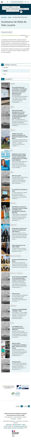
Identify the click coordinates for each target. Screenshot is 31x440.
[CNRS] (21, 12)
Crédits (23, 424)
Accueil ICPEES (4, 17)
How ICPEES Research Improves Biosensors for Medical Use (18, 328)
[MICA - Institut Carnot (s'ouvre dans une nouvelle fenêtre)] (22, 387)
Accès (19, 418)
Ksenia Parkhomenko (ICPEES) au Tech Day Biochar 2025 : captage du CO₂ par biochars (19, 278)
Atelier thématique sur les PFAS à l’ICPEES (18, 246)
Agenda (9, 17)
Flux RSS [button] (25, 406)
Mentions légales (17, 424)
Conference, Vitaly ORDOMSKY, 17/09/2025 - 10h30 (19, 310)
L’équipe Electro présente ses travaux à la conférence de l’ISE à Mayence (19, 230)
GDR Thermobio (16, 293)
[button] (8, 2)
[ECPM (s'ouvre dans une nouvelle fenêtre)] (8, 387)
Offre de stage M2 (16, 175)
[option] (15, 94)
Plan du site (9, 424)
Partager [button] (18, 406)
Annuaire (21, 2)
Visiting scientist (16, 362)
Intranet (14, 2)
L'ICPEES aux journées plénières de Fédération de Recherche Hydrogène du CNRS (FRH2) (20, 136)
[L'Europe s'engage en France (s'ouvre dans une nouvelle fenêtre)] (15, 394)
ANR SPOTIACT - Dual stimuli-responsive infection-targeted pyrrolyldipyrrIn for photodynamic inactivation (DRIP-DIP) (19, 210)
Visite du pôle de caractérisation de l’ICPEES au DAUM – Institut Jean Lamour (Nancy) (19, 346)
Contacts (14, 418)
